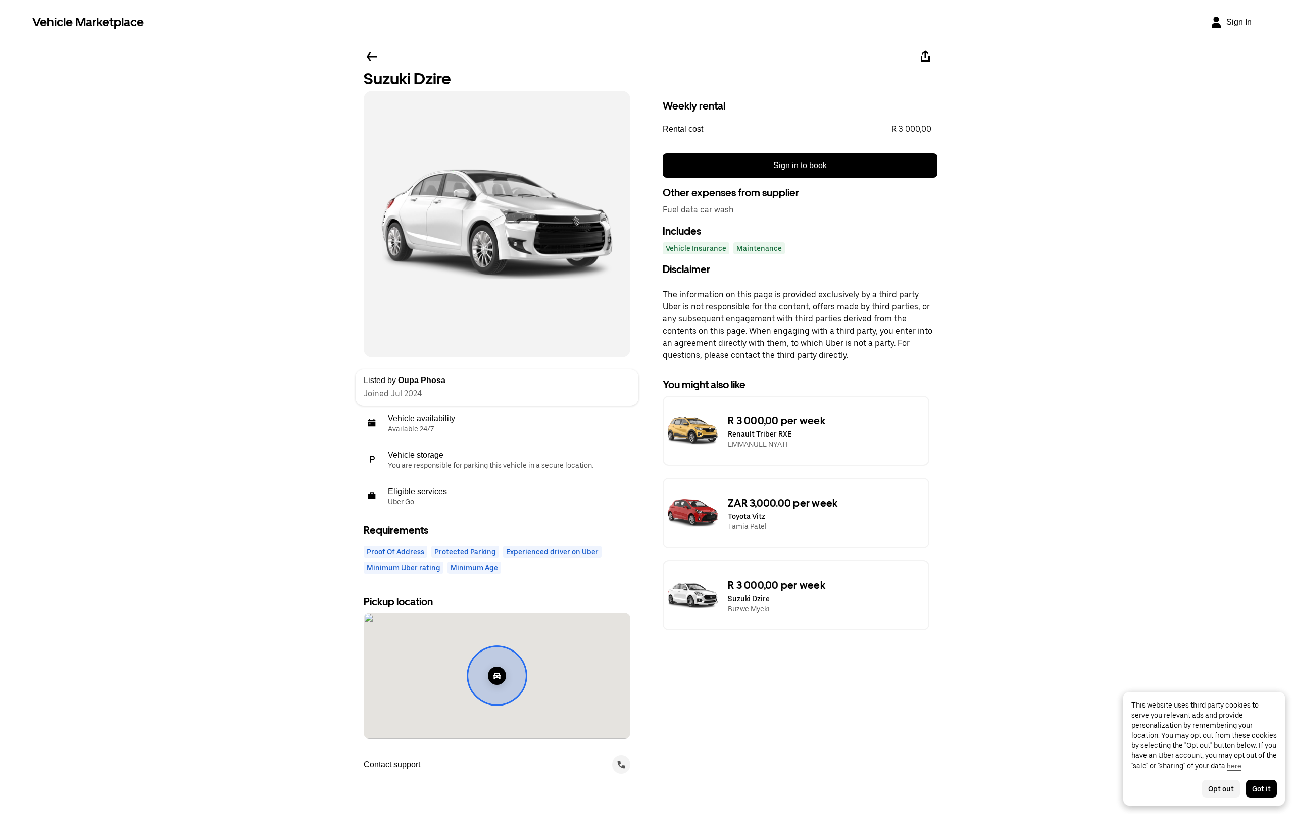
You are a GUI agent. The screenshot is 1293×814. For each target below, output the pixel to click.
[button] (800, 129)
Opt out (1221, 789)
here (1234, 766)
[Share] (925, 56)
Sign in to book (800, 165)
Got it (1261, 789)
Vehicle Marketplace (88, 22)
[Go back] (372, 56)
